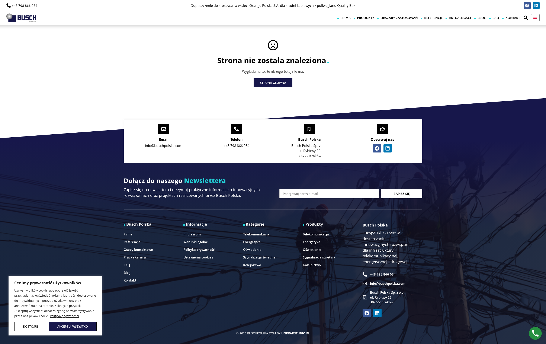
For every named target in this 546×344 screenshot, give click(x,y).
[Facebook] (527, 5)
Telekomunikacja (256, 234)
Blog (482, 18)
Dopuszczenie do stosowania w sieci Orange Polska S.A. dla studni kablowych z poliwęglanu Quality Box (273, 5)
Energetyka (252, 242)
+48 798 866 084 (24, 5)
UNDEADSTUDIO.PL (295, 333)
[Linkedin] (536, 5)
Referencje (433, 18)
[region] (55, 305)
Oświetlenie (252, 249)
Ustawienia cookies (198, 257)
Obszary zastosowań (399, 18)
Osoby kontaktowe (138, 249)
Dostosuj (30, 326)
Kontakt (512, 18)
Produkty (365, 18)
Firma (346, 18)
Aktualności (460, 18)
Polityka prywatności (64, 316)
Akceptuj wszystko (72, 326)
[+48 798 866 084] (8, 5)
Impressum (192, 234)
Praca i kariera (135, 257)
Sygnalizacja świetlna (259, 257)
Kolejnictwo (252, 265)
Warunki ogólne (195, 242)
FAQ (496, 18)
